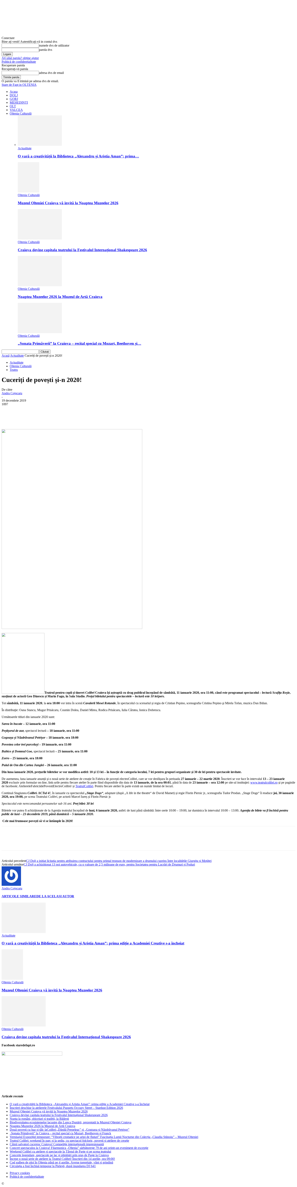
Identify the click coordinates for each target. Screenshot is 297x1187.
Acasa (14, 91)
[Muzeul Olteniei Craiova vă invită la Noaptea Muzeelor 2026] (28, 191)
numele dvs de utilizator (54, 45)
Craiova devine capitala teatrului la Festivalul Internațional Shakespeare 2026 (82, 250)
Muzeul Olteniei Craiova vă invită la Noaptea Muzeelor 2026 (68, 203)
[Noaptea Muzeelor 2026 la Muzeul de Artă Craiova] (40, 285)
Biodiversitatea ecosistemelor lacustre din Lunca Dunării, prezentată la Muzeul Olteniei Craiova (70, 1122)
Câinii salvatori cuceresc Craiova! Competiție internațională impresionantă (57, 1144)
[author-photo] (11, 884)
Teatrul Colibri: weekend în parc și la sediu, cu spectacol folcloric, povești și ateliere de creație (69, 1140)
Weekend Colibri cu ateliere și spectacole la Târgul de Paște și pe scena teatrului (60, 1151)
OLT (13, 106)
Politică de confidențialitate (19, 61)
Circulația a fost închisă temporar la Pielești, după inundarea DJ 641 (53, 1166)
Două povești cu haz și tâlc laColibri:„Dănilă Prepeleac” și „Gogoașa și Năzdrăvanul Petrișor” (69, 1129)
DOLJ (14, 95)
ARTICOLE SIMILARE (19, 896)
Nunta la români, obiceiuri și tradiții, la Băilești (39, 1118)
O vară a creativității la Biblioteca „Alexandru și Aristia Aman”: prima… (78, 156)
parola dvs (45, 49)
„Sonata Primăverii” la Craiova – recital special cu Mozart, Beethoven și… (79, 343)
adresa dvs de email (51, 72)
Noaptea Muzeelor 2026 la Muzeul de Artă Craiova (60, 297)
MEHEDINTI (19, 102)
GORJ (14, 99)
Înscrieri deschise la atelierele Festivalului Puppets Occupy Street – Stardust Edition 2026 (66, 1107)
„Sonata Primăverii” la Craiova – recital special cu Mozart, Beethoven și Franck (60, 1133)
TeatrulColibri (84, 786)
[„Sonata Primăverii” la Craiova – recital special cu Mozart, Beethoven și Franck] (40, 332)
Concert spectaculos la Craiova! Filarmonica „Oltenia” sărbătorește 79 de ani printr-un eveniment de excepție (79, 1148)
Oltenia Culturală (21, 113)
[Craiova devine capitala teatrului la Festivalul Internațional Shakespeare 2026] (40, 238)
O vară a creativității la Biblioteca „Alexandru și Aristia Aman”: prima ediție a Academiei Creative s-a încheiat (93, 943)
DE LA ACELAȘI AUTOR (55, 896)
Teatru (14, 369)
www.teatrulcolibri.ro (264, 782)
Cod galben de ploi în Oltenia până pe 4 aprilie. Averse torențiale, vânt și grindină (61, 1162)
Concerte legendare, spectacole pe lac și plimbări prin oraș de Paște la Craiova (59, 1155)
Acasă (5, 355)
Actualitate (25, 148)
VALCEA (16, 110)
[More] (102, 417)
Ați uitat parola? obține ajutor (20, 58)
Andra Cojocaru (12, 393)
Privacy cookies (20, 1173)
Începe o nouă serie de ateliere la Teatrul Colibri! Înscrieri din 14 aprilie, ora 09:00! (62, 1158)
